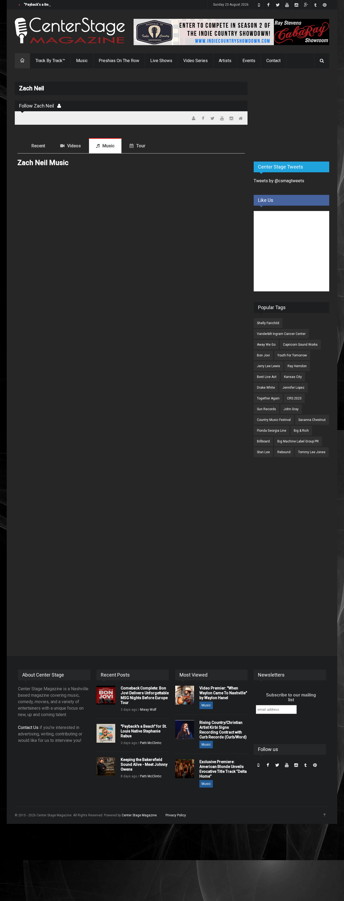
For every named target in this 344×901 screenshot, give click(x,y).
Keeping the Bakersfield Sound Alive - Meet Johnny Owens (144, 764)
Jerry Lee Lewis (268, 366)
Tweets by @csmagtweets (279, 180)
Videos (74, 145)
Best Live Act (267, 377)
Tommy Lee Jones (311, 452)
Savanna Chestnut (312, 420)
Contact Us (28, 727)
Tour (140, 145)
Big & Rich (301, 430)
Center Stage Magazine (139, 815)
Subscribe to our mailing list (291, 697)
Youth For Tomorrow (292, 355)
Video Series (195, 60)
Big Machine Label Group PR (298, 441)
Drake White (266, 387)
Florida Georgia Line (271, 430)
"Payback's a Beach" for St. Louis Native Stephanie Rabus (67, 4)
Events (248, 60)
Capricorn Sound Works (300, 344)
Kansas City (293, 377)
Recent (38, 145)
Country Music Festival (274, 420)
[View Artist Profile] (59, 106)
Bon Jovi (263, 355)
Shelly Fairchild (268, 323)
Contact (273, 60)
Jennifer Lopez (293, 387)
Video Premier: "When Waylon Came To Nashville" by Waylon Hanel (223, 693)
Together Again (268, 398)
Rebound (284, 452)
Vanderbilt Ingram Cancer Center (281, 334)
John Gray (291, 409)
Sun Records (266, 409)
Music (82, 60)
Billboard (263, 441)
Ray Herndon (297, 366)
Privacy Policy (176, 815)
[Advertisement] (294, 115)
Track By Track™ (50, 60)
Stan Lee (263, 452)
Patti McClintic (151, 743)
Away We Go (266, 344)
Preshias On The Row (119, 60)
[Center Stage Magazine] (70, 30)
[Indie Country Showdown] (231, 32)
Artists (225, 60)
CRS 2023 (294, 398)
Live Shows (161, 60)
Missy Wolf (148, 709)
